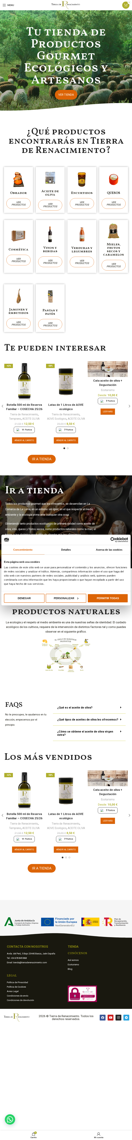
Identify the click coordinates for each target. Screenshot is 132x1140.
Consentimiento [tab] (22, 549)
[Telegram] (126, 1018)
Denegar (24, 598)
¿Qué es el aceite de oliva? (74, 707)
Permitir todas (108, 598)
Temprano (15, 418)
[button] (89, 708)
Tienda (73, 946)
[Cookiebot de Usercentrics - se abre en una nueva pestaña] (113, 539)
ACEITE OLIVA (31, 418)
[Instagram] (118, 1018)
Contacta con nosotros (27, 946)
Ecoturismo (108, 390)
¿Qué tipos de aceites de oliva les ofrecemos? (87, 719)
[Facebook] (103, 1018)
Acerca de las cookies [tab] (109, 549)
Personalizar (64, 598)
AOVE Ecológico (57, 418)
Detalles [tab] (66, 549)
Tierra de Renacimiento (24, 414)
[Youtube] (110, 1018)
